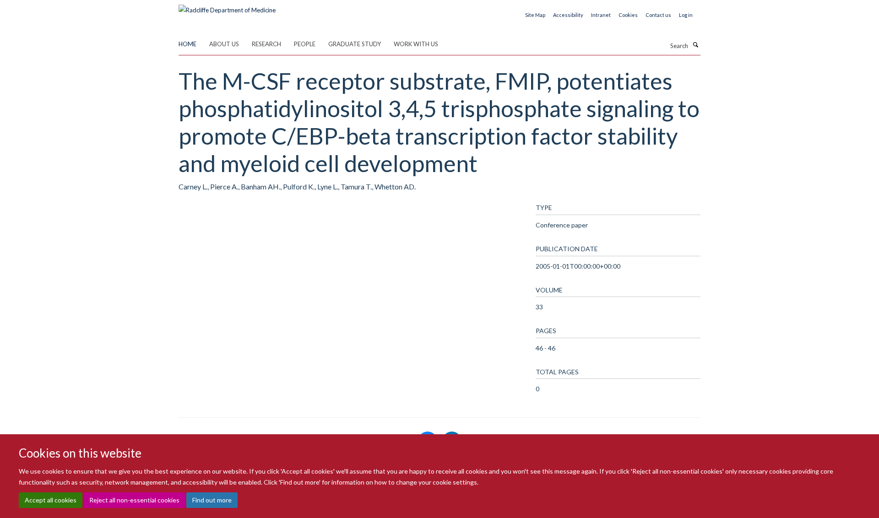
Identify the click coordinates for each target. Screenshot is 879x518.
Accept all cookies (50, 500)
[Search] (695, 45)
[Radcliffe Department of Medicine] (227, 7)
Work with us (416, 44)
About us (224, 44)
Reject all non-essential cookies (134, 500)
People (304, 44)
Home (187, 44)
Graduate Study (354, 44)
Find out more (212, 500)
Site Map (535, 15)
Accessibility (568, 15)
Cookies (628, 15)
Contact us (658, 15)
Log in (686, 15)
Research (266, 44)
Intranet (601, 15)
